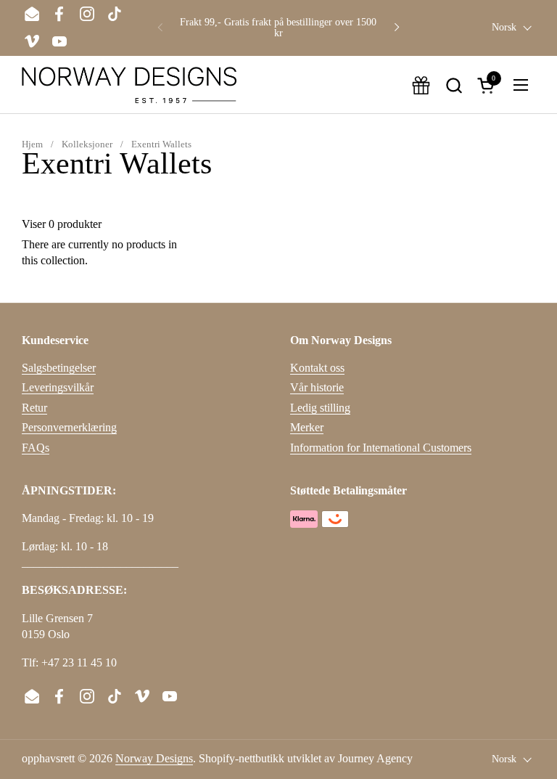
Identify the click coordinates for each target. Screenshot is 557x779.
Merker (306, 427)
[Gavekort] (421, 85)
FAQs (35, 447)
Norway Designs (154, 758)
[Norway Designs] (129, 85)
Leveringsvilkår (58, 387)
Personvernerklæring (69, 427)
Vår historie (317, 387)
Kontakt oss (317, 368)
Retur (34, 407)
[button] (454, 85)
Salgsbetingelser (59, 368)
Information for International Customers (380, 447)
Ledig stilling (320, 407)
